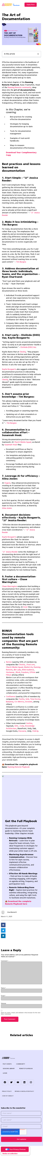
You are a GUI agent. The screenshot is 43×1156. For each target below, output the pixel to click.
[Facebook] (5, 1082)
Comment (4, 960)
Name (3, 988)
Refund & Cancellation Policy (24, 1091)
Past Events (7, 1064)
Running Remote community (19, 88)
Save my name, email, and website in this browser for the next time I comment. (20, 1013)
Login (5, 1073)
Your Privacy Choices (17, 1149)
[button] (39, 4)
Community (20, 1064)
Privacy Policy (7, 1091)
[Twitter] (11, 1082)
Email (3, 995)
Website (3, 1003)
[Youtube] (18, 1082)
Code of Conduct (8, 1096)
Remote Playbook (26, 1068)
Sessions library (9, 1068)
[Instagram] (31, 1082)
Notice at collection (10, 1154)
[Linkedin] (24, 1082)
